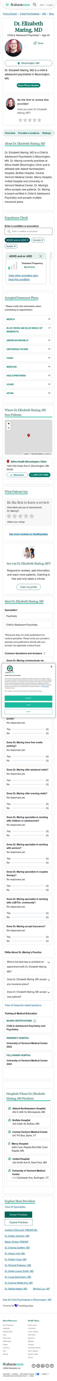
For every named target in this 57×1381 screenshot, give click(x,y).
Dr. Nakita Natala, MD (16, 1288)
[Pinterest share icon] (52, 1366)
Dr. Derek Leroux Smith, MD (19, 1271)
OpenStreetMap (37, 454)
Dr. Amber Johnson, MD (17, 1236)
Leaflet (26, 454)
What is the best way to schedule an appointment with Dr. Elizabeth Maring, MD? (27, 966)
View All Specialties (15, 1207)
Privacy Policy (45, 686)
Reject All (28, 698)
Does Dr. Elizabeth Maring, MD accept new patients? (26, 994)
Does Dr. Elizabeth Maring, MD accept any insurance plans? (26, 981)
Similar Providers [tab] (18, 1214)
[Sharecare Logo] (20, 4)
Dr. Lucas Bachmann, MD (18, 1277)
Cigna (10, 357)
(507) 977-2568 (41, 474)
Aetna (10, 393)
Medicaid (12, 366)
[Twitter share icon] (47, 1366)
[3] (29, 119)
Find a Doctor (10, 13)
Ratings (46, 133)
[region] (28, 690)
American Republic (17, 340)
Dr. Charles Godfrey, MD (17, 1247)
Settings (28, 711)
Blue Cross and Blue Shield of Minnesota (25, 330)
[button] (44, 653)
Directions (18, 474)
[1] (19, 119)
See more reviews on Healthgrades (28, 534)
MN (44, 13)
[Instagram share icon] (38, 1366)
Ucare (10, 384)
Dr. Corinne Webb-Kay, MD (19, 1282)
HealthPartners (16, 375)
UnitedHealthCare (17, 349)
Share (40, 43)
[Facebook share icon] (33, 1366)
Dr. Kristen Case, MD (15, 1259)
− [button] (9, 428)
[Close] (51, 666)
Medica (11, 319)
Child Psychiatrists (29, 13)
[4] (34, 119)
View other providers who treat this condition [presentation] (23, 277)
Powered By (8, 1305)
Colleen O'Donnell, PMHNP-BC (21, 1230)
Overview (10, 133)
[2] (24, 119)
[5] (39, 119)
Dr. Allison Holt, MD (15, 1253)
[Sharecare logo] (28, 1364)
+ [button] (9, 423)
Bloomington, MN (30, 63)
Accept (28, 705)
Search (35, 4)
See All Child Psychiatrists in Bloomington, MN (27, 1299)
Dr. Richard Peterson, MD (18, 1265)
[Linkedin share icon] (42, 1366)
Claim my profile (28, 587)
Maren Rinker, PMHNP (16, 1241)
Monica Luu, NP (41, 1288)
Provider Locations (28, 133)
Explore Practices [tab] (19, 1222)
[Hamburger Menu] (8, 4)
